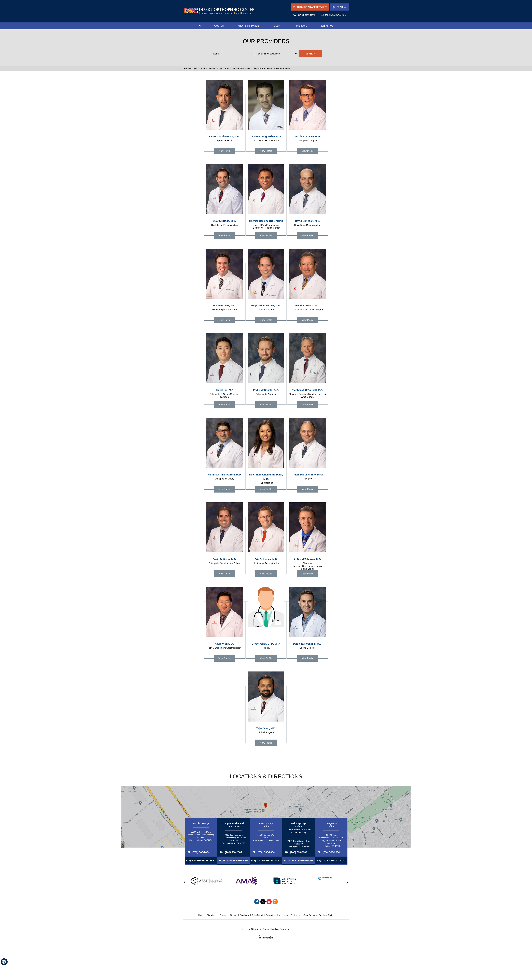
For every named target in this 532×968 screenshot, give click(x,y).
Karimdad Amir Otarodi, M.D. (224, 476)
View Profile (224, 151)
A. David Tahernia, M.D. (308, 564)
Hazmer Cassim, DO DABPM (266, 224)
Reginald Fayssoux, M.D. (266, 307)
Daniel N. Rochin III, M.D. (307, 645)
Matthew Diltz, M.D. (224, 307)
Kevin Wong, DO (224, 645)
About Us (271, 68)
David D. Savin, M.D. (224, 561)
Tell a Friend (257, 915)
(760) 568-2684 (306, 14)
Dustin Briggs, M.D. (224, 223)
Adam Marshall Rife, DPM (308, 476)
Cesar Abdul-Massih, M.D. (224, 138)
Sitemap (233, 915)
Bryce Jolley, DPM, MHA (266, 645)
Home (201, 915)
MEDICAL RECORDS (335, 15)
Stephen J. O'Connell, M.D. (308, 393)
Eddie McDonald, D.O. (266, 392)
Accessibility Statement (289, 915)
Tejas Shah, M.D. (266, 730)
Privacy (222, 915)
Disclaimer (211, 915)
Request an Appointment (200, 860)
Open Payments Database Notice (318, 915)
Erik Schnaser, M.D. (266, 561)
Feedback (244, 915)
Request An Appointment (312, 7)
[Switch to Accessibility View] (4, 961)
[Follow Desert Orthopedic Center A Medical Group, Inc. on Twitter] (263, 901)
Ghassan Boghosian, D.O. (266, 138)
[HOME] (199, 25)
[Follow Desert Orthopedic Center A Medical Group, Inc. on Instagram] (275, 901)
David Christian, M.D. (307, 223)
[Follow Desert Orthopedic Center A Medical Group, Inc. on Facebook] (256, 901)
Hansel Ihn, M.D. (224, 393)
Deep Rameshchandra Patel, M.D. (266, 478)
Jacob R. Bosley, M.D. (307, 138)
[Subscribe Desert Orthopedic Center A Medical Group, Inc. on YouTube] (269, 901)
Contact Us (271, 915)
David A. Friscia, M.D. (307, 307)
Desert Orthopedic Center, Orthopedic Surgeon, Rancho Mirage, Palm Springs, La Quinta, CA (224, 68)
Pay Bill (341, 7)
